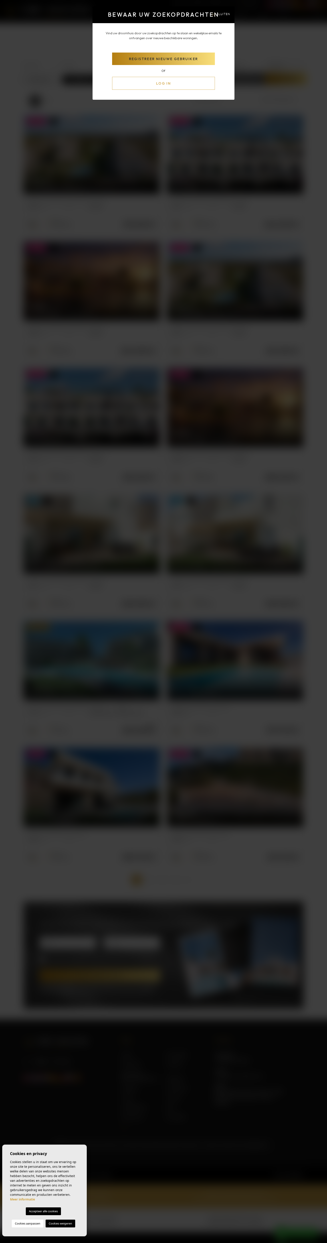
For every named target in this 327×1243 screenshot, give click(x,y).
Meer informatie (22, 1199)
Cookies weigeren (60, 1223)
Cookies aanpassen (27, 1223)
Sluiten (223, 14)
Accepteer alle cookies (43, 1211)
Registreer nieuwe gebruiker (163, 59)
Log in (163, 83)
